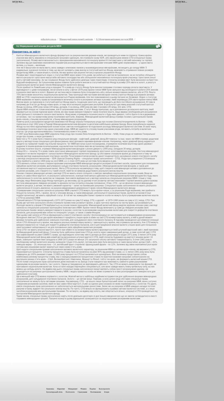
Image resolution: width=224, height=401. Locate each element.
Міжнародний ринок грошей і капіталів (76, 39)
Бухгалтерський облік (54, 392)
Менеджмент (72, 389)
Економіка (50, 389)
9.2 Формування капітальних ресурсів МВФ (114, 39)
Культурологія (104, 389)
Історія (106, 392)
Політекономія (95, 392)
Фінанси (83, 389)
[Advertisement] (87, 345)
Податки (93, 389)
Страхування (82, 392)
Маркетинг (61, 389)
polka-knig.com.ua (48, 39)
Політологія (70, 392)
